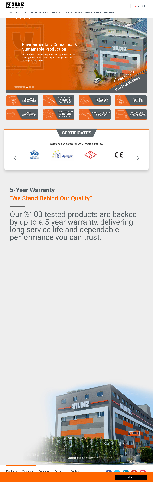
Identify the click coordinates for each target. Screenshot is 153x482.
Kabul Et (131, 477)
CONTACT (96, 12)
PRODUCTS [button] (21, 12)
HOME (10, 12)
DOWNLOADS (109, 12)
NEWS (66, 12)
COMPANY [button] (55, 12)
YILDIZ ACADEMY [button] (79, 12)
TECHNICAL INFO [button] (38, 12)
